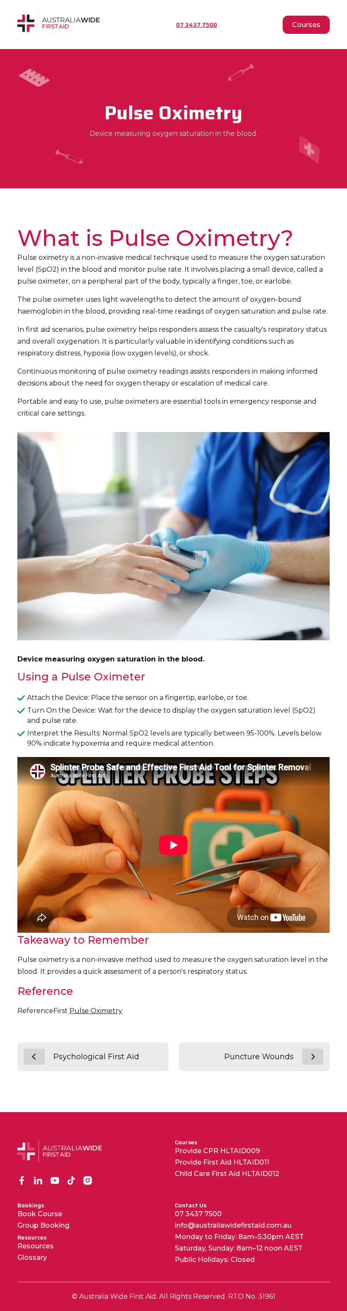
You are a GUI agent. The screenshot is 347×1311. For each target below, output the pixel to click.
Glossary (32, 1257)
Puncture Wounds (259, 1056)
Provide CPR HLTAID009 (217, 1151)
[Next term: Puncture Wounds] (312, 1057)
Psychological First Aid (96, 1056)
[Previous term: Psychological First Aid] (34, 1057)
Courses (306, 25)
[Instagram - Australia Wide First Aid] (87, 1181)
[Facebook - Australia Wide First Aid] (21, 1181)
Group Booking (43, 1225)
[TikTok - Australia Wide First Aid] (71, 1181)
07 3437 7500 (198, 1214)
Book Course (39, 1214)
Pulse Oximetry (95, 1011)
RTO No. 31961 (251, 1296)
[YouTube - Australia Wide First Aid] (54, 1181)
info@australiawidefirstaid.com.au (233, 1225)
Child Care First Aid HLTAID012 (227, 1174)
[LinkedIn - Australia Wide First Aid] (38, 1181)
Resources (35, 1246)
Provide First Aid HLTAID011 (222, 1162)
